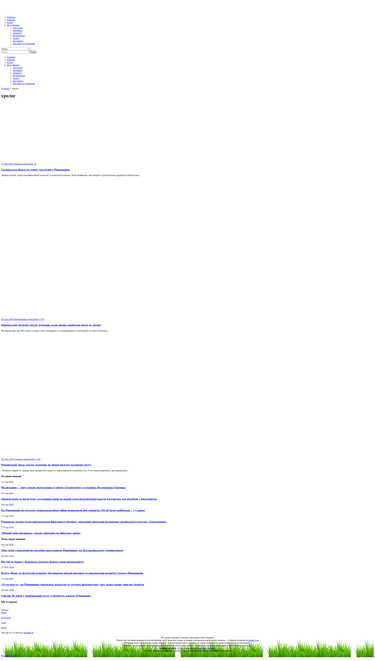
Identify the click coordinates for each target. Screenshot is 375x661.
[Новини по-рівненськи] (37, 12)
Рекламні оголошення (24, 43)
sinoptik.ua (28, 632)
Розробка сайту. (9, 656)
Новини (11, 20)
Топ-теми (17, 28)
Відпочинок (19, 35)
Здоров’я (17, 33)
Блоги (10, 22)
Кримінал (18, 30)
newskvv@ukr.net (206, 648)
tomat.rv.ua (254, 640)
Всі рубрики (13, 25)
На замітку (18, 41)
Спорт (16, 38)
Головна (11, 17)
